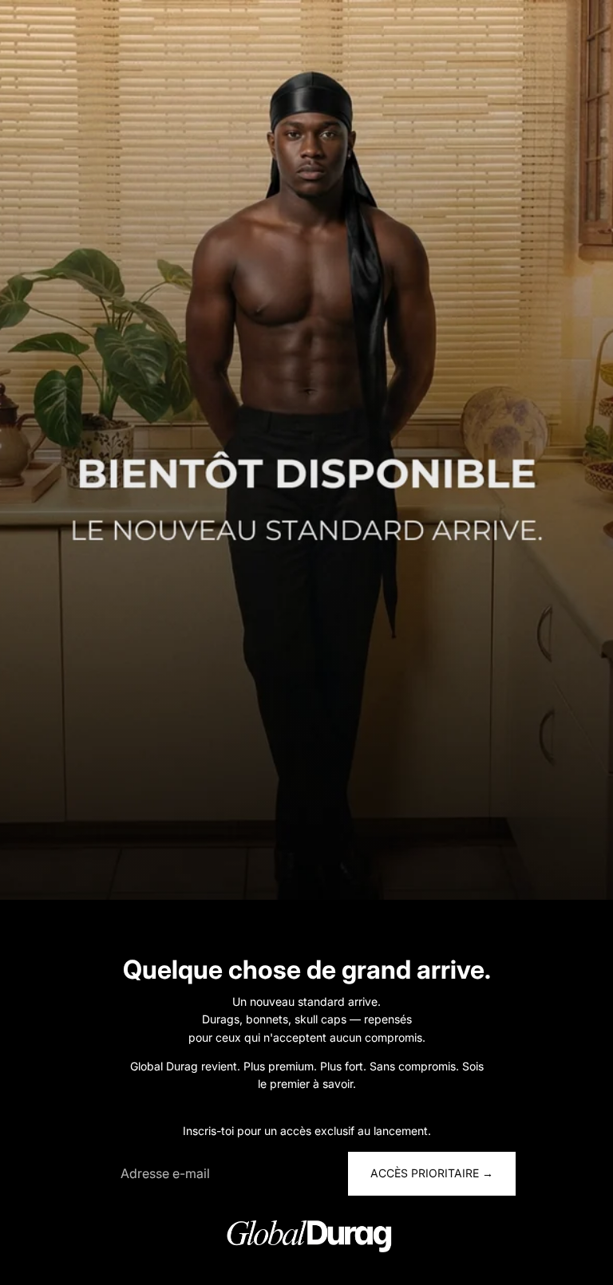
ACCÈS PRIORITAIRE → (431, 1173)
